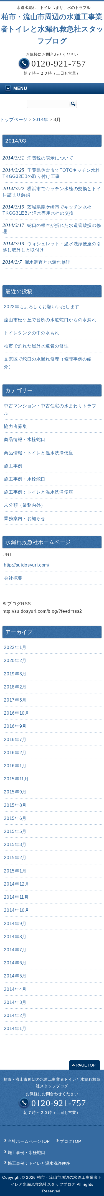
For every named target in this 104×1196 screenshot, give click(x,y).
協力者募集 (15, 426)
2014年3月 (15, 1002)
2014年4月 (15, 989)
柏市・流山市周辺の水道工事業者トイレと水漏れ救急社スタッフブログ (52, 29)
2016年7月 (15, 739)
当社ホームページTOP (29, 1141)
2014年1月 (15, 1028)
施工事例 (13, 466)
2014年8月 (15, 936)
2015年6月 (15, 818)
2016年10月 (16, 713)
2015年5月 (15, 831)
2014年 (40, 119)
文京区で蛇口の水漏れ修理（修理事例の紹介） (48, 363)
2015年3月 (15, 844)
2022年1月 (15, 647)
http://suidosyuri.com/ (26, 565)
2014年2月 (15, 1015)
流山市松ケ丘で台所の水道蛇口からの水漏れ (50, 319)
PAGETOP (86, 1065)
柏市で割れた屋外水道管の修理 (36, 346)
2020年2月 (15, 660)
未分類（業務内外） (24, 505)
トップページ (14, 119)
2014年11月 (16, 897)
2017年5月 (15, 700)
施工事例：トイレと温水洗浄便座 (38, 492)
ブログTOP (70, 1141)
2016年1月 (15, 765)
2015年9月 (15, 792)
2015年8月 (15, 805)
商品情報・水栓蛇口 (24, 439)
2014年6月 (15, 962)
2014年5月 (15, 976)
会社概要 (13, 578)
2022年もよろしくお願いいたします (41, 306)
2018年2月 (15, 687)
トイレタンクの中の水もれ (31, 332)
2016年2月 (15, 752)
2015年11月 (16, 778)
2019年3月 (15, 673)
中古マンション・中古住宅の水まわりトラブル (50, 409)
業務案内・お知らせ (24, 518)
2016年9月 (15, 726)
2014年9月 (15, 923)
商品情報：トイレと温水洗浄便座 (38, 452)
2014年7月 (15, 949)
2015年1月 (15, 871)
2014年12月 (16, 884)
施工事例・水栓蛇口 (24, 479)
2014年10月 (16, 910)
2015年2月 (15, 857)
